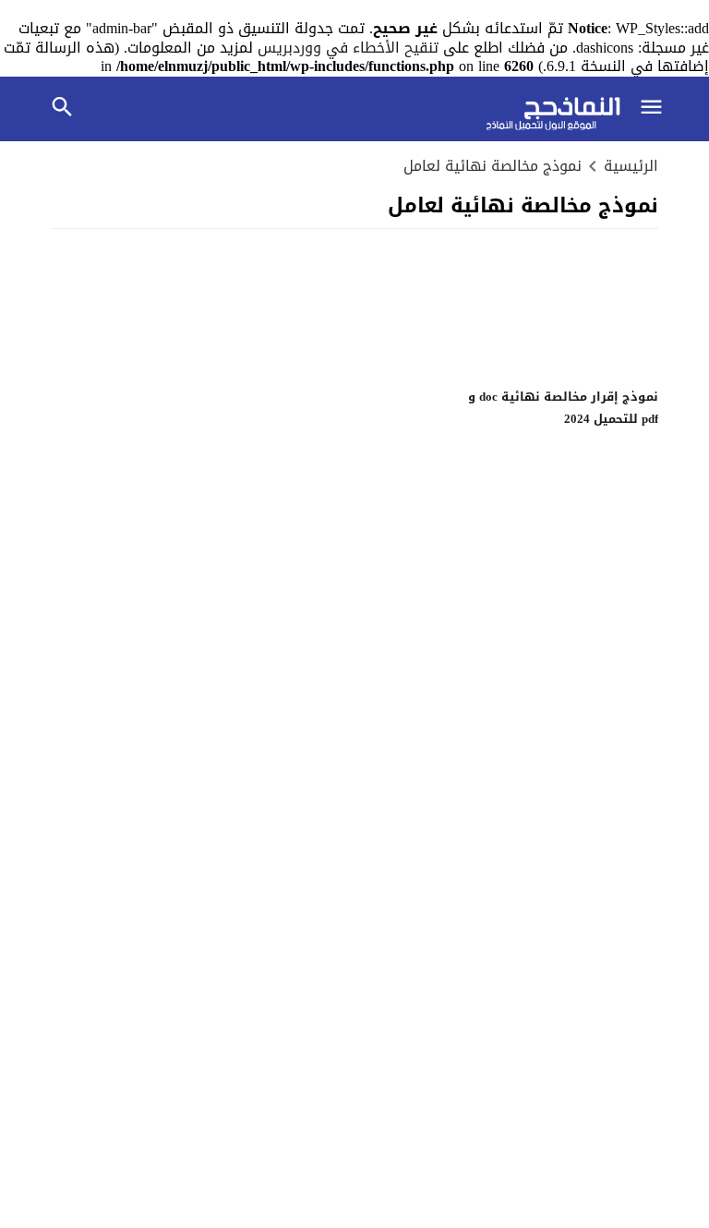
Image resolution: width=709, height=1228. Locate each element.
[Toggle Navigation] (652, 109)
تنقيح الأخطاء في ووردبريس (348, 47)
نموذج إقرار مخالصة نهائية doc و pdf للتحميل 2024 (563, 407)
